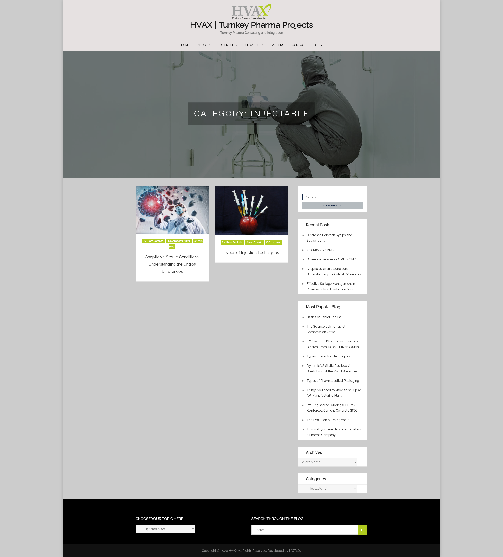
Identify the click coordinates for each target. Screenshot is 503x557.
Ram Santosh (155, 240)
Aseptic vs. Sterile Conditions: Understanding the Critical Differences (172, 264)
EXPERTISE (226, 45)
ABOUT (202, 45)
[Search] (362, 530)
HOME (185, 45)
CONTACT (299, 45)
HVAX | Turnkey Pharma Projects (251, 25)
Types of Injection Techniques (251, 252)
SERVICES (252, 45)
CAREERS (277, 45)
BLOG (318, 45)
